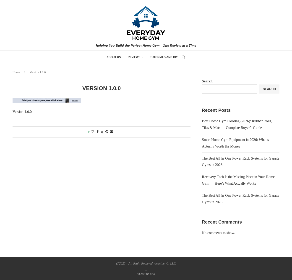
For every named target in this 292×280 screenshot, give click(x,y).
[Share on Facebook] (98, 132)
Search (207, 81)
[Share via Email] (111, 132)
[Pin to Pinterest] (106, 132)
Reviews (134, 57)
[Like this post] (92, 132)
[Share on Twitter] (102, 132)
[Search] (183, 57)
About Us (114, 57)
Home (16, 72)
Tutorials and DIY (164, 57)
